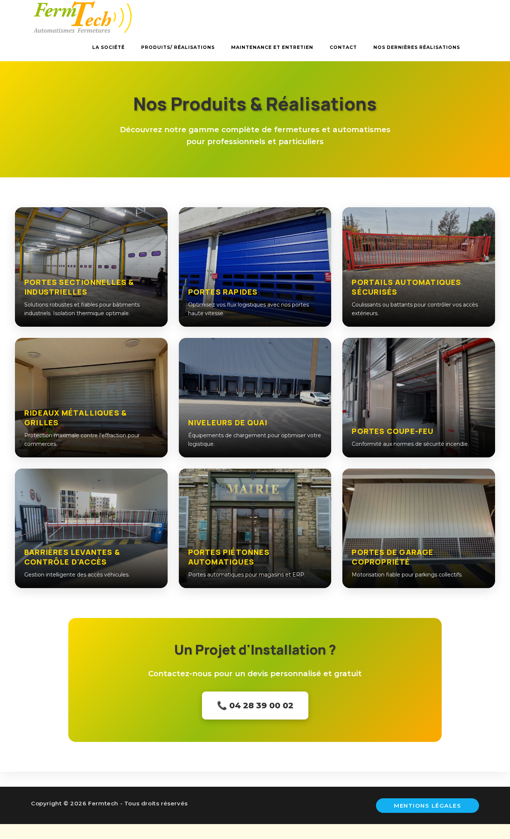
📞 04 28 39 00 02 (255, 705)
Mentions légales (427, 805)
